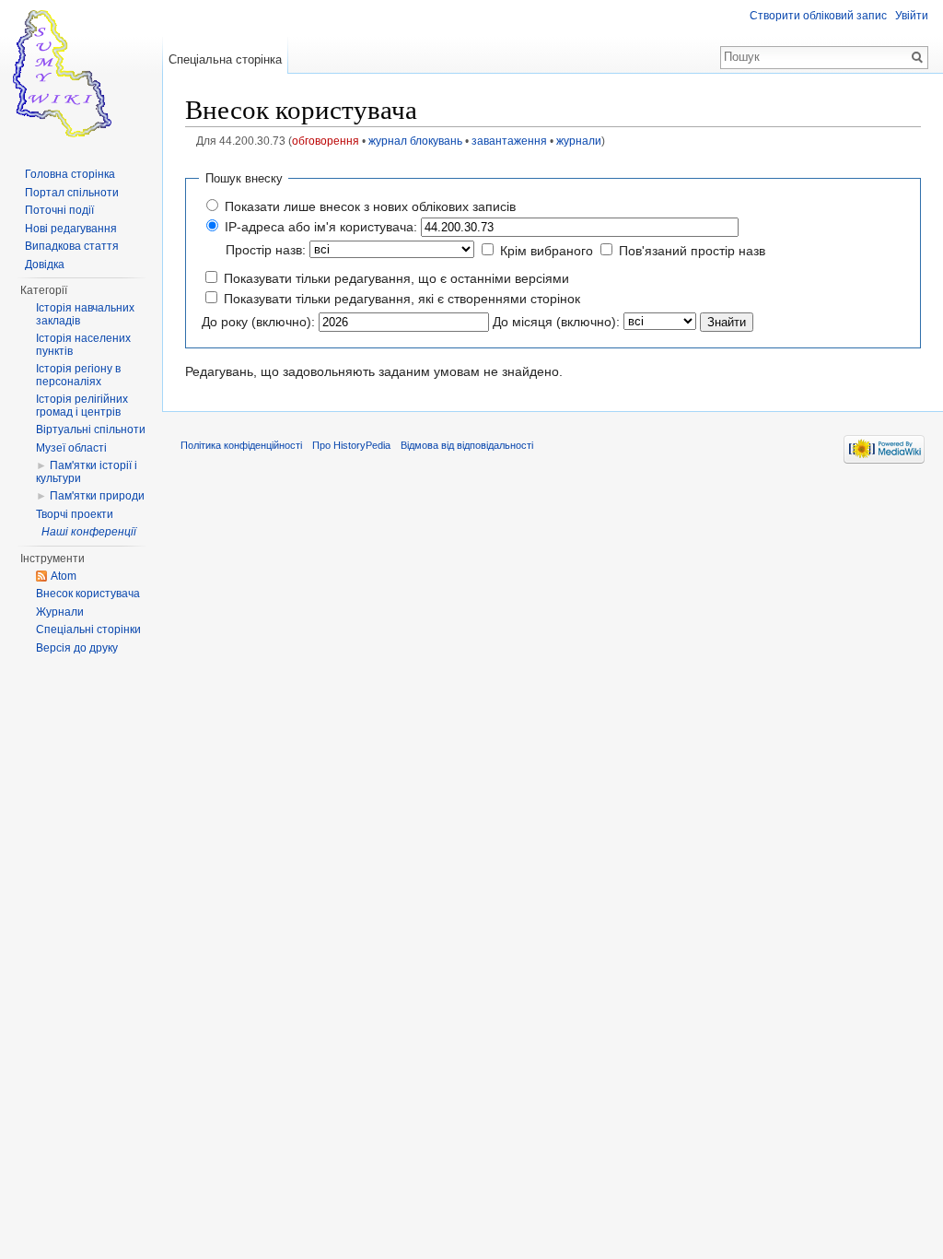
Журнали (60, 612)
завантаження (509, 141)
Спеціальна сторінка (225, 59)
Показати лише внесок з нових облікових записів (370, 206)
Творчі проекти (74, 514)
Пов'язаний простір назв (692, 250)
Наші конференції (88, 531)
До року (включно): (258, 321)
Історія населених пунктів (83, 345)
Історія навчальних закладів (85, 314)
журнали (578, 141)
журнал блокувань (415, 141)
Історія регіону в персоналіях (78, 375)
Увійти (911, 15)
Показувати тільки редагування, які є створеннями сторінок (402, 298)
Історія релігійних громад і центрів (82, 405)
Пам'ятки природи (97, 495)
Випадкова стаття (72, 246)
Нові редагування (71, 228)
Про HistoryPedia (351, 445)
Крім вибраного (546, 250)
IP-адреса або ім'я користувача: (321, 226)
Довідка (44, 264)
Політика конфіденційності (241, 445)
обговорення (325, 141)
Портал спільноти (72, 192)
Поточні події (59, 210)
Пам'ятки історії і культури (86, 472)
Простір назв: (266, 249)
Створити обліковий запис (818, 15)
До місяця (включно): (556, 321)
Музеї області (71, 447)
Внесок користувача (88, 593)
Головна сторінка (70, 174)
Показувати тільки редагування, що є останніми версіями (396, 278)
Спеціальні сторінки (88, 629)
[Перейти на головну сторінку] (81, 73)
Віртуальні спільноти (91, 429)
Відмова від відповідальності (467, 445)
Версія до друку (77, 647)
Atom (63, 576)
